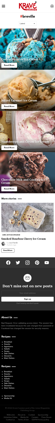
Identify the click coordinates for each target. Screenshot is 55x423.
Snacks (7, 344)
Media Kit (8, 398)
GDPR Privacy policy (40, 420)
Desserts (7, 356)
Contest (31, 415)
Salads (7, 349)
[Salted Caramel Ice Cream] (27, 90)
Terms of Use (23, 420)
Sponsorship (9, 396)
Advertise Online (10, 417)
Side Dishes (9, 353)
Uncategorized (11, 235)
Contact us (10, 420)
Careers (35, 417)
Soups (6, 351)
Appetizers (8, 346)
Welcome (11, 415)
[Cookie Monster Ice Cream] (27, 49)
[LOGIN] (52, 6)
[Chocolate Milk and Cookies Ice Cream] (27, 172)
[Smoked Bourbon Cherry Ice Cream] (27, 217)
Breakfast (8, 342)
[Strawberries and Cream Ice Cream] (27, 131)
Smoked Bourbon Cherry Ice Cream (23, 238)
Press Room (46, 417)
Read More (7, 250)
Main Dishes (9, 358)
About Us (21, 415)
